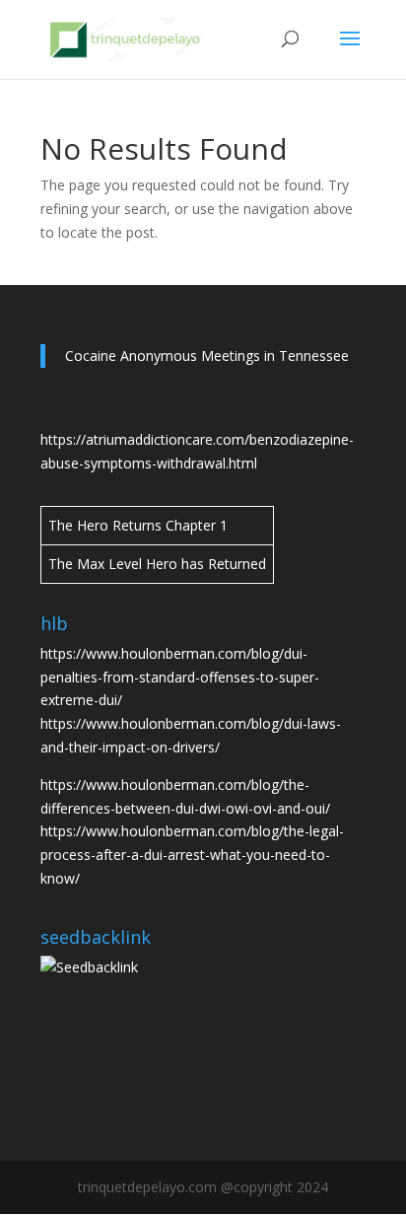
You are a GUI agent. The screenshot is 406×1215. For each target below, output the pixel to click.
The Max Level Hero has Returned (157, 563)
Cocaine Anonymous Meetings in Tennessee (207, 355)
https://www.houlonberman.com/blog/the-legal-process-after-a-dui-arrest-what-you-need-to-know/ (192, 855)
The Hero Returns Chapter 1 (138, 525)
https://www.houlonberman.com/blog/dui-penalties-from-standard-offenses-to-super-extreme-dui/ (179, 677)
